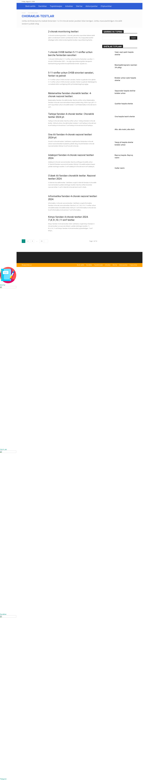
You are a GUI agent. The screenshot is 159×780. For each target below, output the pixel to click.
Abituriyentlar (92, 6)
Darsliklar (42, 6)
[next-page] (46, 241)
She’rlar (79, 6)
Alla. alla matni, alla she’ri (125, 129)
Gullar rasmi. (120, 168)
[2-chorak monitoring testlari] (33, 38)
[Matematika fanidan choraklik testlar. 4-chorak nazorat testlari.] (33, 100)
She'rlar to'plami (113, 46)
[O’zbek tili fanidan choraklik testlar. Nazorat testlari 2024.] (33, 182)
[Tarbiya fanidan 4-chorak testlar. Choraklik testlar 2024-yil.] (33, 120)
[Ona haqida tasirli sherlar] (107, 120)
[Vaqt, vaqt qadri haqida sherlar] (107, 56)
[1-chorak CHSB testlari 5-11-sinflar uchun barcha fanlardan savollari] (33, 59)
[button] (134, 6)
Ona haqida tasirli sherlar (125, 116)
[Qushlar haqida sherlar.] (107, 107)
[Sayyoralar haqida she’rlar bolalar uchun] (107, 95)
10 (41, 241)
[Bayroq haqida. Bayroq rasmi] (107, 159)
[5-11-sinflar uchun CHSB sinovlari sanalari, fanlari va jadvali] (33, 79)
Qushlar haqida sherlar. (124, 104)
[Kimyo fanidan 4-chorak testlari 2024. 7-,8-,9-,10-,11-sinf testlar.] (32, 222)
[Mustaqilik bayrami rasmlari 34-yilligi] (107, 69)
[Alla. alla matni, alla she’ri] (107, 133)
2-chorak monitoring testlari (63, 31)
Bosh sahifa (30, 6)
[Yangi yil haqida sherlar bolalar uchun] (107, 146)
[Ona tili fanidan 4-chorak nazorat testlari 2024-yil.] (30, 138)
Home (24, 13)
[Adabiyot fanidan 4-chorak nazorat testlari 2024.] (33, 162)
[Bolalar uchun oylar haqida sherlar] (107, 82)
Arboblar (69, 6)
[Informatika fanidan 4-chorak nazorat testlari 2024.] (33, 203)
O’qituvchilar (106, 6)
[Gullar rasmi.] (107, 172)
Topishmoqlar (56, 6)
